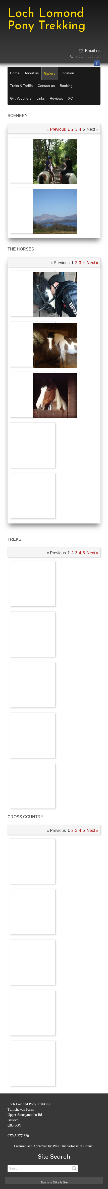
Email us (92, 51)
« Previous (56, 129)
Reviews (56, 98)
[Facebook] (97, 63)
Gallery (49, 73)
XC (70, 98)
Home (15, 73)
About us (32, 73)
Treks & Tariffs (21, 86)
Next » (92, 263)
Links (40, 98)
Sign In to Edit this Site (54, 1182)
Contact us (46, 86)
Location (67, 73)
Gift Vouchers (20, 98)
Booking (66, 86)
